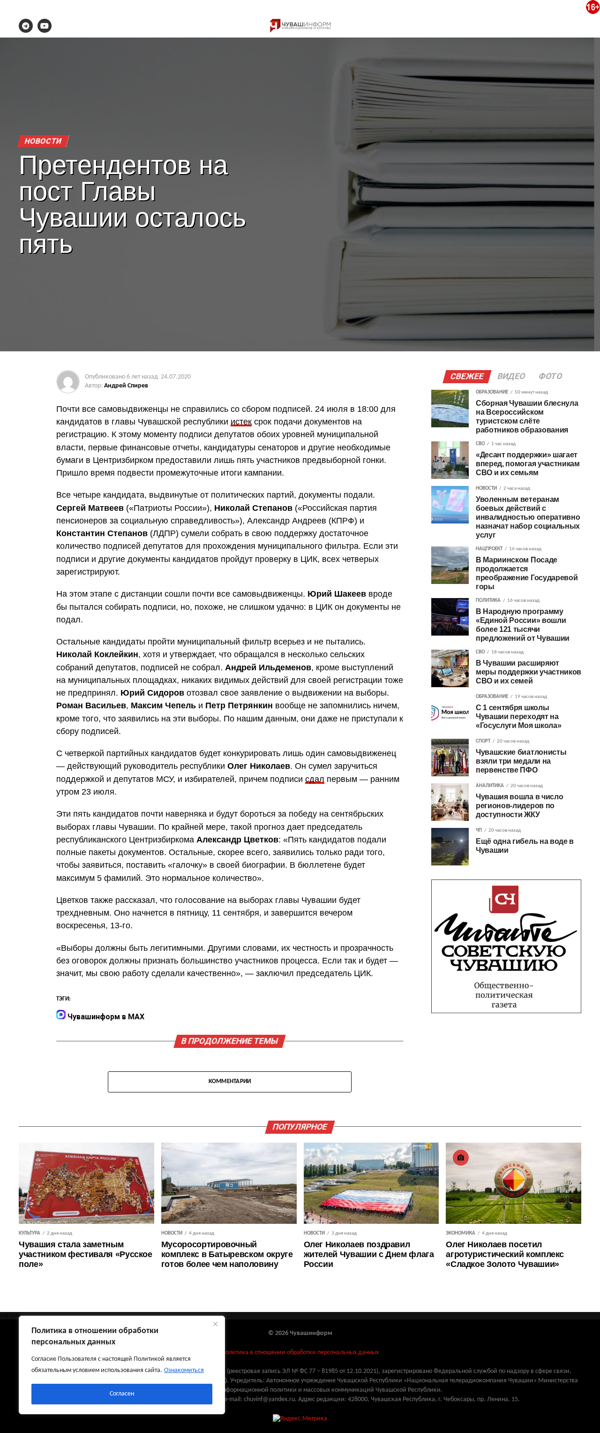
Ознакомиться (184, 1370)
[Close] (215, 1323)
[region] (122, 1365)
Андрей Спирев (126, 385)
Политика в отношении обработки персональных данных (300, 1352)
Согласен (122, 1393)
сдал (314, 779)
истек (241, 421)
